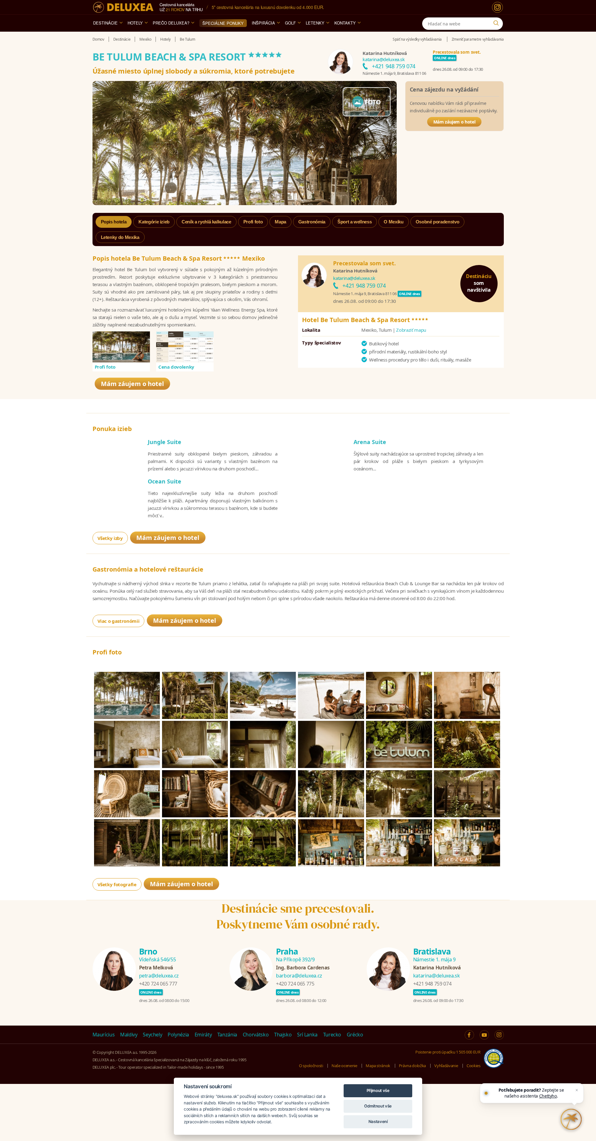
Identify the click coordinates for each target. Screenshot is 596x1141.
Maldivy (129, 1034)
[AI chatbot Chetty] (571, 1119)
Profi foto (105, 367)
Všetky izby (110, 538)
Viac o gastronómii (118, 621)
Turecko (332, 1034)
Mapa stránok (378, 1065)
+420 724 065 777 (158, 983)
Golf (290, 23)
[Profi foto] (121, 346)
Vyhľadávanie (446, 1065)
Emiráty (203, 1034)
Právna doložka (412, 1065)
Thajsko (283, 1034)
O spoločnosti (311, 1065)
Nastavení (378, 1121)
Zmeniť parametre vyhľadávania (478, 39)
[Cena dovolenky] (185, 346)
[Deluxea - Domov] (123, 7)
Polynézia (178, 1034)
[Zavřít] (577, 1090)
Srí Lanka (307, 1034)
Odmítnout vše (377, 1105)
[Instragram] (499, 1035)
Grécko (355, 1034)
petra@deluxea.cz (159, 975)
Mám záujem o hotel (454, 122)
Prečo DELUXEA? (171, 23)
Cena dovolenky (176, 367)
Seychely (152, 1034)
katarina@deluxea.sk (383, 59)
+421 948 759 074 (393, 66)
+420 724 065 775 (295, 983)
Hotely (135, 23)
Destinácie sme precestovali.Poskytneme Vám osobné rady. (298, 916)
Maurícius (104, 1034)
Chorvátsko (256, 1034)
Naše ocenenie (344, 1065)
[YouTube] (484, 1035)
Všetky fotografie (117, 884)
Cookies (474, 1065)
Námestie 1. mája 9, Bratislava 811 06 (394, 73)
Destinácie (105, 23)
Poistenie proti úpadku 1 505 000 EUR (447, 1052)
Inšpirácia (263, 23)
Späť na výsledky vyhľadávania (417, 39)
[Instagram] (497, 7)
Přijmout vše (378, 1090)
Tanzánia (227, 1034)
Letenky (315, 23)
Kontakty (345, 23)
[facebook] (469, 1035)
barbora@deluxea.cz (299, 975)
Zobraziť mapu (411, 330)
